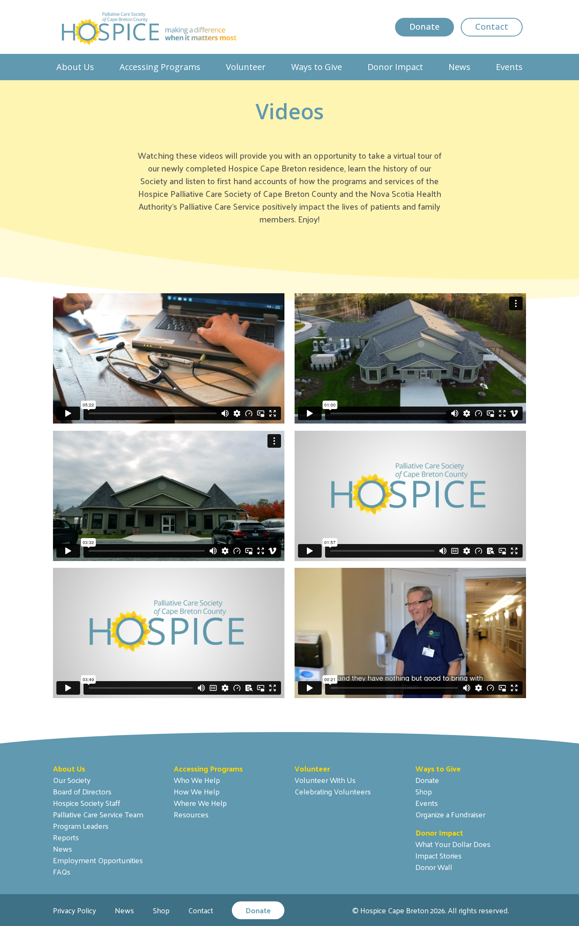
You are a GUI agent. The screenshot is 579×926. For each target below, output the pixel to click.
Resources (191, 814)
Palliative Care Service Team (98, 814)
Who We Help (197, 780)
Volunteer (246, 67)
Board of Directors (82, 791)
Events (509, 67)
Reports (66, 837)
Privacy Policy (74, 910)
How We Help (197, 791)
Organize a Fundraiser (450, 814)
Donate (424, 26)
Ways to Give (316, 67)
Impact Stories (438, 855)
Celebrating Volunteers (333, 791)
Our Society (72, 780)
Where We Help (200, 803)
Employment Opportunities (98, 860)
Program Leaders (81, 826)
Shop (423, 791)
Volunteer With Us (325, 780)
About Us (75, 67)
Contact (491, 26)
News (459, 67)
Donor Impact (395, 67)
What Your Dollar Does (452, 844)
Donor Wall (433, 867)
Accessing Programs (160, 67)
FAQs (61, 871)
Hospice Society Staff (86, 803)
